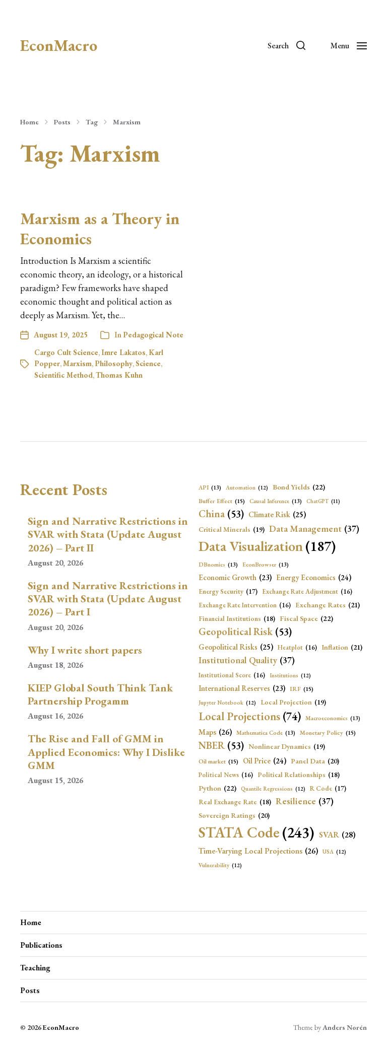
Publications (41, 945)
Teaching (35, 967)
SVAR (337, 834)
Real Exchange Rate (235, 801)
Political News (226, 774)
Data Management (314, 528)
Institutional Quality (247, 660)
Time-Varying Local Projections (258, 851)
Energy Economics (313, 578)
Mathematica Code (265, 732)
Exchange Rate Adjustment (307, 591)
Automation (247, 487)
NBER (221, 745)
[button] (286, 45)
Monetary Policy (328, 733)
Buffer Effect (222, 501)
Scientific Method (63, 375)
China (221, 513)
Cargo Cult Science (66, 352)
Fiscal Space (306, 618)
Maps (215, 732)
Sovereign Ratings (234, 815)
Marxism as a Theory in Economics (99, 228)
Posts (62, 121)
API (210, 487)
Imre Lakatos (123, 352)
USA (334, 851)
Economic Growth (235, 577)
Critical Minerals (232, 529)
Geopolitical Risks (236, 647)
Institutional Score (232, 675)
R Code (328, 788)
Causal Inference (275, 501)
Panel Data (315, 760)
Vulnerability (220, 865)
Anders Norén (344, 1027)
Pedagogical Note (153, 334)
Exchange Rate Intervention (245, 605)
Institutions (290, 675)
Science (148, 363)
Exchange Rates (327, 604)
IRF (301, 689)
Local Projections (250, 716)
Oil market (218, 761)
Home (29, 121)
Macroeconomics (332, 718)
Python (217, 788)
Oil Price (264, 761)
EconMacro (58, 45)
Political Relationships (298, 774)
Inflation (341, 647)
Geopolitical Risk (245, 631)
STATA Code (256, 832)
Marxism (127, 121)
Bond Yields (299, 487)
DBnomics (218, 564)
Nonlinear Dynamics (286, 746)
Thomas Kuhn (119, 375)
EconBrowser (265, 564)
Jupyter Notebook (227, 702)
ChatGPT (323, 501)
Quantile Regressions (273, 788)
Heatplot (297, 647)
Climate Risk (277, 515)
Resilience (305, 801)
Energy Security (228, 591)
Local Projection (293, 702)
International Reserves (242, 688)
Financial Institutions (237, 618)
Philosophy (114, 363)
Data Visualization (267, 546)
